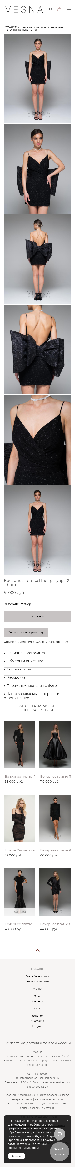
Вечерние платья (37, 981)
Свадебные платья (38, 976)
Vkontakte (37, 1021)
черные (41, 27)
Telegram (37, 1026)
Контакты (37, 1001)
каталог (10, 27)
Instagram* (38, 1016)
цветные (26, 27)
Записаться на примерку (26, 632)
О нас (37, 996)
